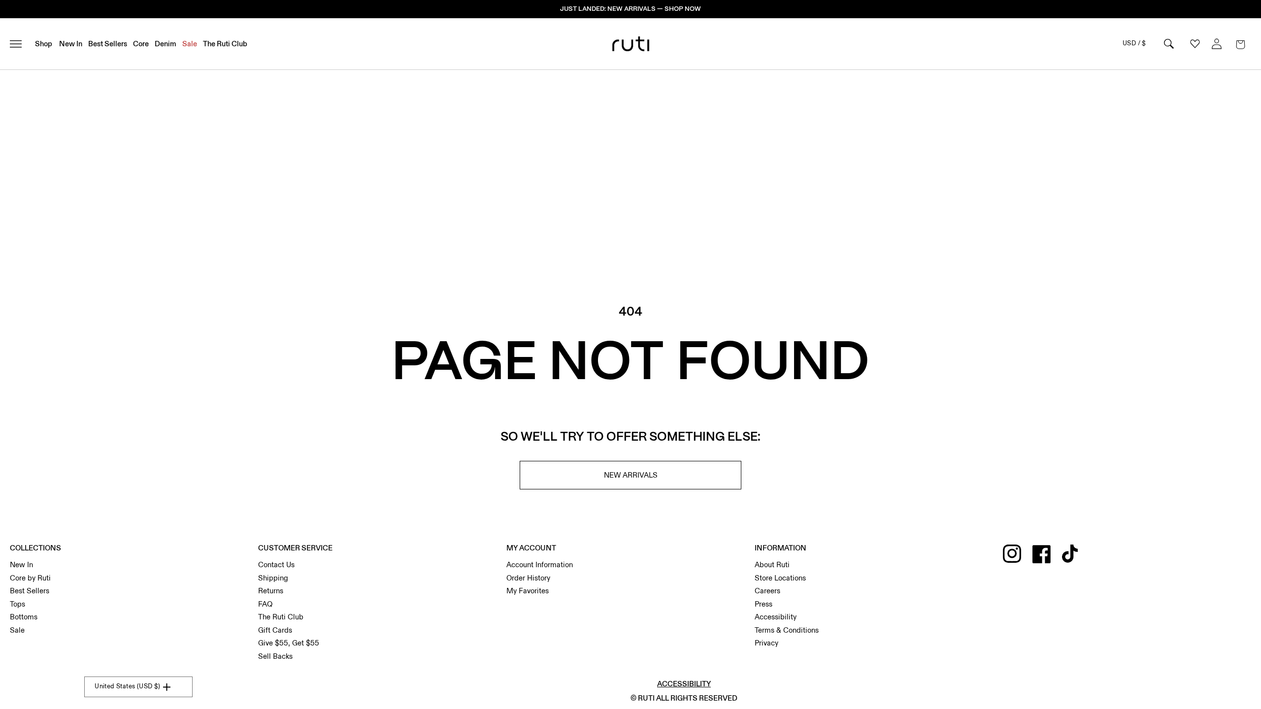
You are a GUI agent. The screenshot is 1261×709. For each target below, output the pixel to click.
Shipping (273, 578)
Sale (17, 630)
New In (21, 564)
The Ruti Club (280, 616)
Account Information (539, 564)
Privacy (766, 643)
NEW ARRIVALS (631, 475)
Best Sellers (29, 590)
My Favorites (527, 590)
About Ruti (772, 564)
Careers (767, 590)
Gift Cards (275, 630)
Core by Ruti (30, 578)
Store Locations (780, 578)
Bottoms (23, 616)
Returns (270, 590)
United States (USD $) (127, 686)
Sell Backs (275, 656)
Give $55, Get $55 (288, 643)
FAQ (265, 604)
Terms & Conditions (787, 630)
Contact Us (276, 564)
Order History (528, 578)
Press (763, 604)
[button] (1240, 44)
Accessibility (775, 616)
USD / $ (1134, 43)
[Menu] (20, 44)
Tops (17, 604)
